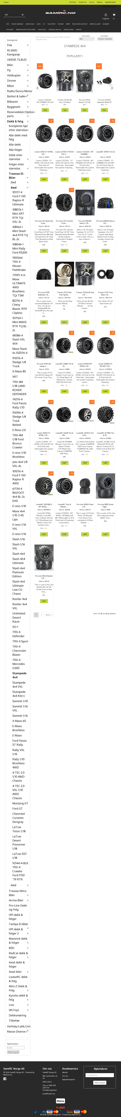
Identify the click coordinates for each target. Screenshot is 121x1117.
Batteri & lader (16, 96)
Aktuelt (65, 1072)
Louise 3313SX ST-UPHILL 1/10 (44, 434)
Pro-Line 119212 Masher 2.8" (44, 577)
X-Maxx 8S (19, 371)
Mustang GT (20, 803)
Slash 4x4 (18, 553)
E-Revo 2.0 (19, 430)
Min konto (72, 2)
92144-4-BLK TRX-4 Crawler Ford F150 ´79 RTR (20, 871)
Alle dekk (15, 144)
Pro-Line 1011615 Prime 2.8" (85, 505)
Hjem (37, 37)
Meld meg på (100, 1083)
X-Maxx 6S (19, 721)
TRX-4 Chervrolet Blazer (19, 650)
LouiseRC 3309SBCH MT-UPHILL (44, 505)
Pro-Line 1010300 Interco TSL (85, 222)
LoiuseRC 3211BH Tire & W (64, 365)
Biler (10, 65)
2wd (13, 182)
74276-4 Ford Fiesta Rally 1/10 (19, 403)
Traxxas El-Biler (58, 37)
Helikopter (14, 75)
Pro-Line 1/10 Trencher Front (64, 222)
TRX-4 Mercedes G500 (18, 664)
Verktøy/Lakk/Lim (18, 1026)
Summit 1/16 (20, 715)
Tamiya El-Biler (18, 924)
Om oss (91, 2)
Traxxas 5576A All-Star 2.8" (85, 293)
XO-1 (15, 627)
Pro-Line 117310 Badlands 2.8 (44, 293)
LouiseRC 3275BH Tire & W (105, 434)
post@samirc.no (49, 1094)
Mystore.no (7, 1075)
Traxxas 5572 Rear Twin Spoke (64, 293)
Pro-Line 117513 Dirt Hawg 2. (44, 365)
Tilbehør (14, 1020)
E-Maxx (17, 735)
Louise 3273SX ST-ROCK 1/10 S (64, 153)
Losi (11, 1005)
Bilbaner (12, 101)
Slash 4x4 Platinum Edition (18, 572)
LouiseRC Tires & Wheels (64, 505)
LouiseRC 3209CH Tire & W (85, 434)
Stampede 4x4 (41, 39)
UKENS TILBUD (17, 59)
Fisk (9, 45)
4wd (14, 187)
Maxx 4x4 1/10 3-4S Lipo (18, 515)
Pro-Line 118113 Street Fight (105, 505)
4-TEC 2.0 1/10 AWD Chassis (18, 776)
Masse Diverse (16, 1031)
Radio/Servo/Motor (19, 91)
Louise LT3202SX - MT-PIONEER (85, 153)
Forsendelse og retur (109, 6)
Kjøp (45, 110)
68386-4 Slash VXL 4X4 (18, 339)
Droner (11, 80)
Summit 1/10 (20, 701)
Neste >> (49, 615)
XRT (15, 376)
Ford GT (17, 808)
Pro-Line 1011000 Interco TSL (105, 222)
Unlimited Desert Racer (18, 617)
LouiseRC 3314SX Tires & (105, 153)
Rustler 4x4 (19, 599)
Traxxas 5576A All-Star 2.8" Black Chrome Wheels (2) (65, 102)
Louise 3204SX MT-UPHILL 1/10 (85, 365)
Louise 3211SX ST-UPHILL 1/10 (44, 153)
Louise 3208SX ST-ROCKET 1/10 (105, 365)
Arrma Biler (16, 900)
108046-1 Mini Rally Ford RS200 (19, 248)
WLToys (14, 1010)
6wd (13, 885)
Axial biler (15, 971)
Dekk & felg (15, 121)
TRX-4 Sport (20, 641)
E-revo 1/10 (19, 506)
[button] (38, 88)
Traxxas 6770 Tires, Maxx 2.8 (105, 293)
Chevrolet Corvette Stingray (18, 818)
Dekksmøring (17, 1015)
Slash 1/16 (18, 539)
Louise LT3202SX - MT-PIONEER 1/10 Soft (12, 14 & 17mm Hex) (45, 102)
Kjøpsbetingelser (110, 2)
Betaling (99, 2)
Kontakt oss (82, 2)
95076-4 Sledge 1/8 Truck (19, 362)
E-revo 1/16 (19, 534)
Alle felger (15, 149)
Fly (9, 70)
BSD (11, 948)
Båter (10, 86)
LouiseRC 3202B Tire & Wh (64, 434)
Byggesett (13, 107)
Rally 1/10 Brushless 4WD (18, 763)
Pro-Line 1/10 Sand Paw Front (44, 222)
